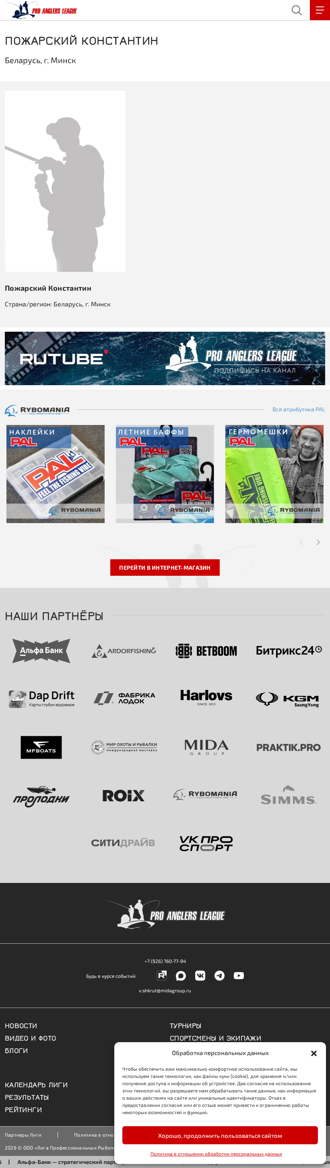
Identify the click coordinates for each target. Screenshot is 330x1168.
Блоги (16, 1050)
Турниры (186, 1025)
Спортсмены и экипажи (215, 1037)
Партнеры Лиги (23, 1134)
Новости (21, 1025)
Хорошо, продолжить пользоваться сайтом (220, 1135)
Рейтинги (23, 1109)
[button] (314, 1053)
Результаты (27, 1096)
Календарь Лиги (36, 1084)
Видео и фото (30, 1037)
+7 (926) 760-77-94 (165, 961)
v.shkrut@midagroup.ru (165, 990)
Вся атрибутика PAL (298, 409)
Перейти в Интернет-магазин (164, 567)
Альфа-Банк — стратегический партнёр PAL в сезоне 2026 (84, 1162)
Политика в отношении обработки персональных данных (216, 1153)
